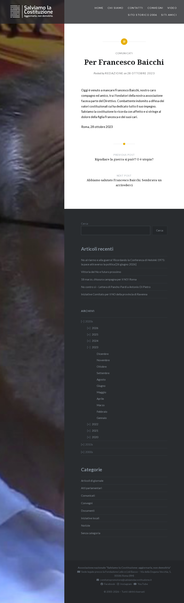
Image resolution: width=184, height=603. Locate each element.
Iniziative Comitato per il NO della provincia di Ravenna (114, 294)
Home (99, 7)
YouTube (142, 583)
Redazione (114, 73)
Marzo (101, 405)
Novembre (103, 360)
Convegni (155, 7)
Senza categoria (90, 533)
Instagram (125, 583)
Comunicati (124, 53)
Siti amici (169, 14)
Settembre (103, 373)
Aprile (100, 398)
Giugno (101, 385)
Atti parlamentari (91, 488)
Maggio (101, 392)
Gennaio (102, 417)
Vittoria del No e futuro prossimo (101, 271)
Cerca (84, 223)
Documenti (88, 510)
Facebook (109, 583)
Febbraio (102, 411)
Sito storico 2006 (142, 14)
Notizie (85, 525)
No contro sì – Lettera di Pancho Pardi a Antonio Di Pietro (116, 286)
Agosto (101, 379)
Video (172, 7)
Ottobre (102, 366)
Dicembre (103, 353)
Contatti (135, 7)
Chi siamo (115, 7)
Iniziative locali (90, 518)
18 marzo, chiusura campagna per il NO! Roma (109, 279)
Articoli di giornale (92, 480)
